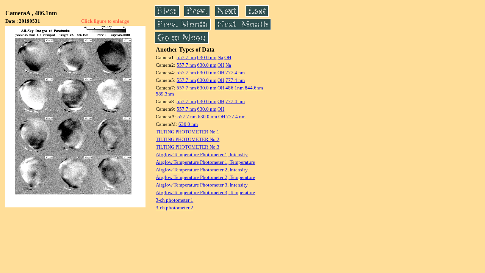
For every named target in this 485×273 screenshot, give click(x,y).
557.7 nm (186, 57)
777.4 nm (235, 72)
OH (227, 57)
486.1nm (234, 88)
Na (220, 57)
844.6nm (254, 88)
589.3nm (165, 94)
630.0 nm (206, 57)
